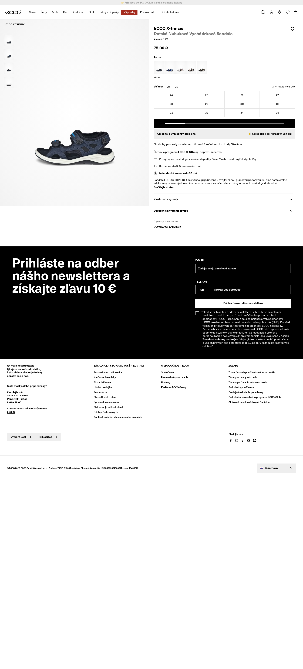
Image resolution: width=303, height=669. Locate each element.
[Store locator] (279, 12)
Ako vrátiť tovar (102, 382)
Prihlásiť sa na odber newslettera (243, 303)
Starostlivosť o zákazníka (108, 372)
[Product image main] (9, 54)
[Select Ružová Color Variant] (180, 67)
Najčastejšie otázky (105, 377)
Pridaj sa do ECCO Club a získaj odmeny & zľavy (153, 2)
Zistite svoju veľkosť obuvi (108, 407)
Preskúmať (147, 12)
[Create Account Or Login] (271, 12)
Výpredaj (129, 12)
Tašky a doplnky (109, 12)
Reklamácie (100, 392)
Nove (32, 12)
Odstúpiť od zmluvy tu (106, 412)
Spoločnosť (167, 372)
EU (168, 86)
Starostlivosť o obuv (105, 397)
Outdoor (78, 12)
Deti (65, 12)
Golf (91, 12)
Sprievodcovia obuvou (106, 402)
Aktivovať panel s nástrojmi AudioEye (249, 402)
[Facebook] (231, 440)
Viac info (236, 144)
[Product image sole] (9, 83)
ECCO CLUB (185, 152)
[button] (224, 134)
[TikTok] (243, 440)
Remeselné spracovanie (174, 377)
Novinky (165, 382)
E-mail (199, 260)
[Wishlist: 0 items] (287, 12)
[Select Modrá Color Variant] (159, 67)
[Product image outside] (9, 40)
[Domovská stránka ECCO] (13, 12)
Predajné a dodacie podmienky (245, 392)
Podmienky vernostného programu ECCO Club (254, 397)
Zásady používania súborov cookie (247, 382)
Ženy (44, 12)
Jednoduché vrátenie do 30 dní (178, 173)
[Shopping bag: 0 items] (295, 12)
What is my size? (285, 86)
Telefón (201, 281)
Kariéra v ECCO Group (173, 387)
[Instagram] (237, 440)
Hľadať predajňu (103, 387)
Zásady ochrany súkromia (242, 377)
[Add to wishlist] (292, 29)
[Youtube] (249, 440)
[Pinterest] (254, 440)
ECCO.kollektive (169, 12)
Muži (55, 12)
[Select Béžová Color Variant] (191, 67)
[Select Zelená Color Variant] (202, 67)
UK (176, 86)
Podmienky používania (241, 387)
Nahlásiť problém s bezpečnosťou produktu (118, 417)
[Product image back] (9, 68)
